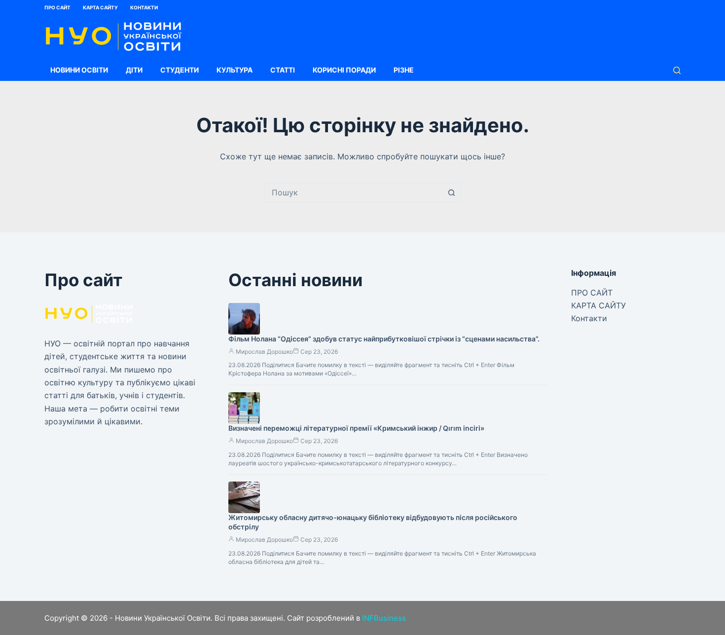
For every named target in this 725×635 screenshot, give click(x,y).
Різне (404, 70)
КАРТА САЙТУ (100, 7)
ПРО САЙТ (57, 7)
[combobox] (353, 192)
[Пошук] (677, 70)
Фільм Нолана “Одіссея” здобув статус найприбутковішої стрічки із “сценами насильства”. (384, 339)
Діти (134, 70)
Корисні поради (344, 70)
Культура (235, 70)
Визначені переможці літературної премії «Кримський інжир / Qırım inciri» (356, 428)
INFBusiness (384, 618)
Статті (282, 70)
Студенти (179, 70)
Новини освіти (79, 70)
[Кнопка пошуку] (451, 192)
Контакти (144, 7)
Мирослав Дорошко (264, 351)
